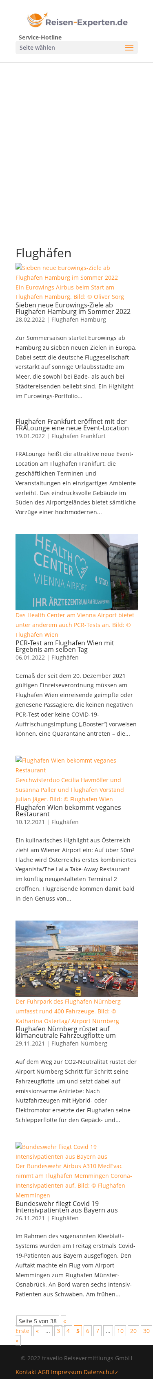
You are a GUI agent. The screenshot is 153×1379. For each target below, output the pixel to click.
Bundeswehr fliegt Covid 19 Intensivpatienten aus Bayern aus (67, 1207)
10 (120, 1331)
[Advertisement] (76, 142)
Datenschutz (101, 1372)
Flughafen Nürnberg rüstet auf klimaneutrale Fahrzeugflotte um (66, 1032)
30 (146, 1331)
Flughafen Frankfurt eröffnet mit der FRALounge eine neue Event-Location (72, 424)
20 (133, 1331)
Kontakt (26, 1372)
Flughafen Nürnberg (79, 1043)
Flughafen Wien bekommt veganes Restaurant (68, 810)
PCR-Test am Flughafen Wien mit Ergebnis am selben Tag (65, 646)
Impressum (66, 1372)
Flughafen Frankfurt (78, 436)
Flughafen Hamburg (78, 319)
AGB (43, 1372)
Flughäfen (65, 657)
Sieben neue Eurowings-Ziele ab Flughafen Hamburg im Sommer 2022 (73, 308)
